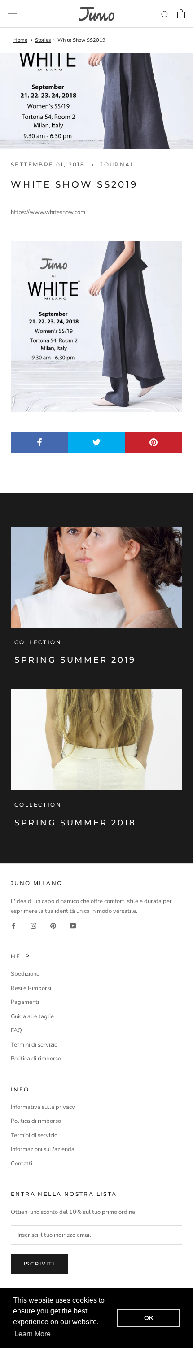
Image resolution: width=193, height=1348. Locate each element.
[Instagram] (33, 925)
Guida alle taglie (32, 1016)
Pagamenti (25, 1002)
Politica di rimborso (36, 1059)
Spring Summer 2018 (75, 823)
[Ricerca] (165, 14)
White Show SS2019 (81, 40)
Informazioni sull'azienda (43, 1149)
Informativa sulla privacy (43, 1107)
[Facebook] (14, 925)
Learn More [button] (32, 1334)
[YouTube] (73, 925)
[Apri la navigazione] (12, 14)
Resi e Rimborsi (31, 988)
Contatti (21, 1164)
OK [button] (149, 1318)
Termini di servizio (34, 1045)
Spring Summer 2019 (75, 660)
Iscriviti (39, 1264)
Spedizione (25, 974)
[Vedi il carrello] (181, 13)
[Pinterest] (53, 925)
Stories (43, 40)
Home (20, 40)
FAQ (16, 1030)
